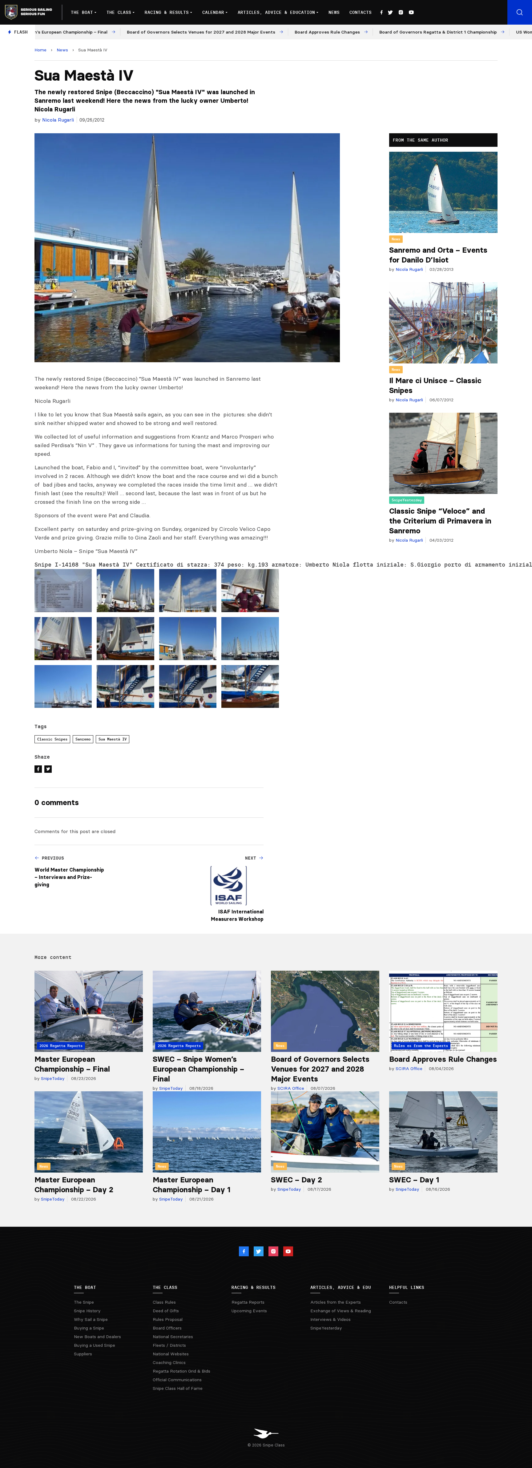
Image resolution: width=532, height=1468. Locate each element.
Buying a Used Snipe (94, 1345)
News (334, 12)
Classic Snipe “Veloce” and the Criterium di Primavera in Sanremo (440, 521)
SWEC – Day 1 (414, 1179)
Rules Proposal (168, 1319)
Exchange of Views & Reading (340, 1311)
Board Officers (167, 1328)
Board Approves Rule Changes (443, 1059)
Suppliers (83, 1354)
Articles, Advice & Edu (340, 1287)
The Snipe (84, 1302)
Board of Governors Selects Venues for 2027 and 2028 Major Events (320, 1069)
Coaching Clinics (169, 1362)
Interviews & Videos (330, 1319)
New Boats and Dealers (97, 1336)
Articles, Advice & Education (276, 12)
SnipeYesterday (407, 500)
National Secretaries (173, 1336)
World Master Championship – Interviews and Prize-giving (69, 877)
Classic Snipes (52, 739)
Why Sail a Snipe (91, 1319)
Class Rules (164, 1302)
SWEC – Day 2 (296, 1179)
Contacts (360, 12)
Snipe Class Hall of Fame (178, 1388)
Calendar (213, 12)
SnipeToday (52, 1078)
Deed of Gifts (166, 1311)
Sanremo (83, 739)
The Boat (82, 12)
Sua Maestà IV (113, 739)
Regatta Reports (248, 1302)
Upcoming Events (249, 1311)
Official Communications (177, 1379)
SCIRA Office (290, 1088)
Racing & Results (167, 12)
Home (40, 50)
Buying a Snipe (89, 1328)
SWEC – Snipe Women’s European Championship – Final (198, 1069)
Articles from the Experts (335, 1302)
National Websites (171, 1354)
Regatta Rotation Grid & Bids (181, 1371)
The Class (119, 12)
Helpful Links (406, 1287)
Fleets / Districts (169, 1345)
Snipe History (87, 1311)
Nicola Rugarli (58, 120)
